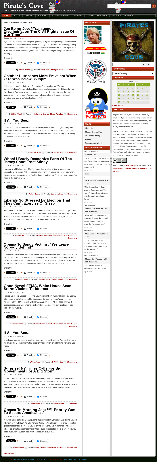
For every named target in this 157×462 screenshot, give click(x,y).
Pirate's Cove (24, 5)
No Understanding (60, 15)
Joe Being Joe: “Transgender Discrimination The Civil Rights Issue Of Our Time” (39, 31)
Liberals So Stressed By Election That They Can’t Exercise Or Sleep (37, 201)
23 (123, 98)
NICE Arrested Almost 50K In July (96, 182)
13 (143, 92)
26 (138, 98)
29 (119, 102)
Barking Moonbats (44, 235)
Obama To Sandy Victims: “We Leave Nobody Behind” (36, 245)
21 (147, 95)
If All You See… (17, 120)
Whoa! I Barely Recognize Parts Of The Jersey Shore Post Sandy (38, 160)
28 (147, 98)
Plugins (78, 15)
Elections (57, 235)
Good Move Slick (65, 324)
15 (119, 95)
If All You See (57, 152)
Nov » (120, 105)
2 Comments (72, 152)
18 (133, 95)
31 (128, 102)
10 (128, 92)
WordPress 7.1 (55, 459)
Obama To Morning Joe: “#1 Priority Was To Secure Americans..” (39, 411)
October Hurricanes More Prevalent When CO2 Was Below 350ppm (40, 77)
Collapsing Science (41, 114)
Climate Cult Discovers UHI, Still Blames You (96, 210)
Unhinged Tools (56, 70)
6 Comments (72, 70)
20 (143, 95)
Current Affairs (57, 194)
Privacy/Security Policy (123, 15)
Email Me (29, 15)
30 (123, 102)
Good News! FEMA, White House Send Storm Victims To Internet (37, 287)
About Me (42, 15)
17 (128, 95)
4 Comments (72, 279)
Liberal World (66, 235)
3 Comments (72, 114)
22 (119, 98)
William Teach (24, 70)
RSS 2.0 (17, 15)
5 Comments (72, 194)
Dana (87, 174)
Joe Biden (45, 70)
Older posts (9, 453)
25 (133, 98)
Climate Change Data (97, 15)
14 (147, 92)
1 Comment (72, 403)
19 (138, 95)
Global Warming (56, 114)
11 (133, 92)
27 (143, 98)
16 (123, 95)
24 (128, 98)
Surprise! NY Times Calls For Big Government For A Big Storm (32, 369)
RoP (61, 448)
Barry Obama (44, 279)
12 (138, 92)
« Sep (114, 105)
